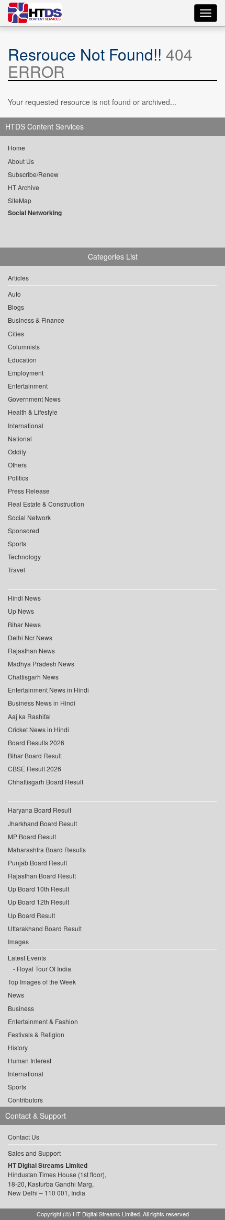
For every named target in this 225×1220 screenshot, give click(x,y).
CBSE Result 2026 (34, 768)
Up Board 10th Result (38, 888)
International (25, 425)
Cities (16, 333)
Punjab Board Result (37, 862)
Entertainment (28, 385)
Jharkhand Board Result (42, 823)
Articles (18, 277)
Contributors (25, 1099)
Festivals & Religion (36, 1034)
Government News (34, 398)
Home (16, 147)
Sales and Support (34, 1152)
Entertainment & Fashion (43, 1021)
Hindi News (24, 597)
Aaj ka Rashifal (29, 716)
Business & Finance (36, 319)
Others (17, 464)
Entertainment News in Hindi (48, 689)
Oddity (17, 451)
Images (18, 941)
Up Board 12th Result (38, 901)
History (18, 1047)
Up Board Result (31, 915)
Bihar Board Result (35, 755)
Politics (18, 477)
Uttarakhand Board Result (45, 928)
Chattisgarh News (33, 676)
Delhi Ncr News (30, 637)
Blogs (16, 306)
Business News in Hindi (41, 702)
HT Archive (23, 187)
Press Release (29, 490)
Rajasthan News (31, 650)
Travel (16, 569)
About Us (21, 161)
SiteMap (19, 200)
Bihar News (24, 624)
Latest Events (27, 957)
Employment (25, 372)
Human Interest (29, 1060)
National (20, 438)
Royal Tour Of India (44, 968)
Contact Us (23, 1136)
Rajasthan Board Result (42, 875)
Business (21, 1008)
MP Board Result (32, 836)
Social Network (29, 517)
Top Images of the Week (42, 981)
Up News (21, 610)
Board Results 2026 (36, 742)
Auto (14, 293)
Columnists (24, 346)
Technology (24, 556)
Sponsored (23, 530)
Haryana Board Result (39, 809)
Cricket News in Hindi (38, 729)
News (16, 994)
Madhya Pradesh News (41, 663)
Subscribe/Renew (33, 174)
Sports (17, 543)
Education (22, 359)
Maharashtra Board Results (47, 849)
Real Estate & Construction (46, 503)
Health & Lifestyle (33, 411)
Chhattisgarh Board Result (45, 781)
